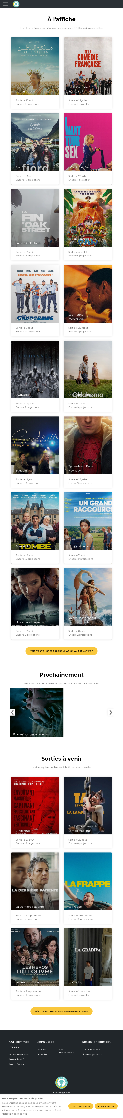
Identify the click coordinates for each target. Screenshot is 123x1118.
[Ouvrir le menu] (5, 4)
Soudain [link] (21, 470)
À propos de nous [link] (19, 1054)
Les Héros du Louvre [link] (29, 982)
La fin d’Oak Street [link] (28, 243)
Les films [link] (41, 1049)
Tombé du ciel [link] (25, 546)
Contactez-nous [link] (91, 1049)
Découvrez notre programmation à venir (61, 1011)
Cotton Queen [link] (25, 91)
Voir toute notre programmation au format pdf (61, 651)
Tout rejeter (106, 1106)
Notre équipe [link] (17, 1064)
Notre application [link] (92, 1054)
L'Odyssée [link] (22, 394)
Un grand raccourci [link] (81, 546)
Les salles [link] (42, 1054)
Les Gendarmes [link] (26, 319)
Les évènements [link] (66, 1051)
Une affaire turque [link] (28, 622)
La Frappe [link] (75, 906)
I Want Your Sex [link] (79, 167)
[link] (61, 1084)
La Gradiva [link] (75, 982)
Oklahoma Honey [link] (80, 394)
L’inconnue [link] (23, 830)
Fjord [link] (19, 167)
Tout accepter (80, 1106)
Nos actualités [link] (17, 1059)
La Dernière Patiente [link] (30, 906)
